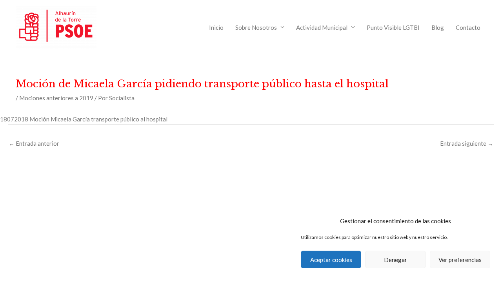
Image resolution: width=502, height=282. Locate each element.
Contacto (468, 27)
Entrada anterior (34, 143)
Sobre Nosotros (256, 27)
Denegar (395, 259)
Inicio (216, 27)
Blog (437, 27)
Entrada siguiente (466, 143)
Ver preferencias (460, 259)
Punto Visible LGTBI (393, 27)
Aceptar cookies (331, 259)
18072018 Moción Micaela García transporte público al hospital (83, 119)
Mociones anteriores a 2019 (56, 97)
